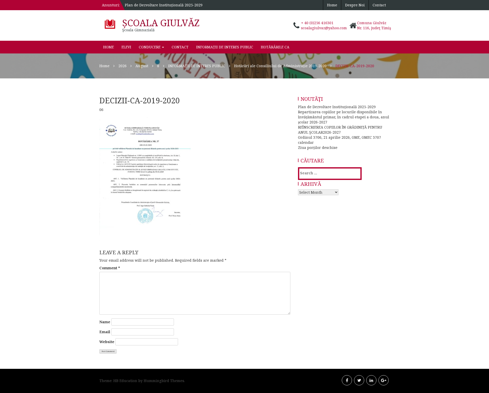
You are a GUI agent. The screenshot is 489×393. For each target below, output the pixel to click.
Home (332, 5)
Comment (109, 267)
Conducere (150, 47)
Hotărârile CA (275, 47)
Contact (379, 5)
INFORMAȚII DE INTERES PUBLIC (224, 47)
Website (106, 341)
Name (104, 321)
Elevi (126, 47)
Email (104, 331)
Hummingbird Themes (164, 380)
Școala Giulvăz (161, 23)
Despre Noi (355, 5)
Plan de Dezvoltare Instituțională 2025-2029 (163, 5)
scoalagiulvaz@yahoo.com (324, 27)
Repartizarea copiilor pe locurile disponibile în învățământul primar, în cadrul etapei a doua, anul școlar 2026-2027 (343, 116)
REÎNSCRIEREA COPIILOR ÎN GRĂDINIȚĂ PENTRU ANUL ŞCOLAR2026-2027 (340, 130)
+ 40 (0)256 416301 (317, 22)
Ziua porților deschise (317, 147)
